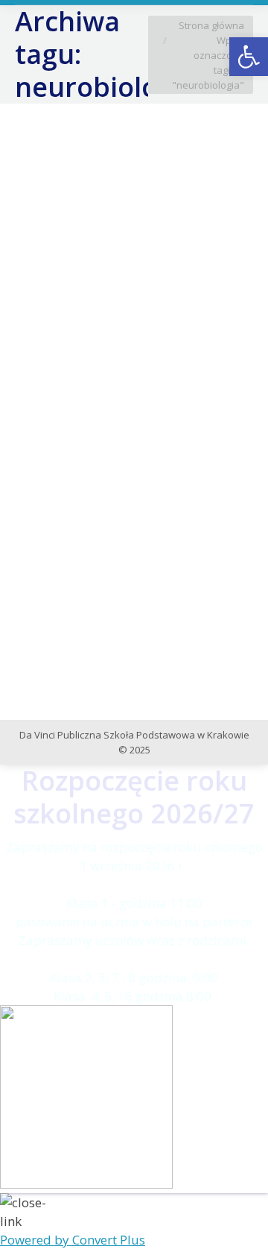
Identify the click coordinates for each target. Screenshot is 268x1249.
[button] (248, 56)
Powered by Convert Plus (72, 1239)
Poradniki (55, 358)
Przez (152, 358)
